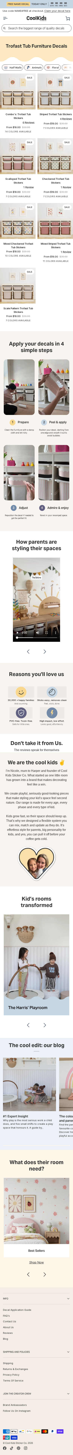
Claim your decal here (57, 10)
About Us (8, 1327)
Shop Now (36, 1262)
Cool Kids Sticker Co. (16, 1443)
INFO (5, 1298)
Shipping (8, 1363)
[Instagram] (25, 1448)
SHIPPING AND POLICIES (16, 1351)
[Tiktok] (11, 1448)
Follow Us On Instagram (17, 1410)
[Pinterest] (18, 1448)
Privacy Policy (11, 1374)
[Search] (4, 28)
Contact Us (9, 1321)
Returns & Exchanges (15, 1369)
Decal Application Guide (17, 1309)
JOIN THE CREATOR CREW (17, 1393)
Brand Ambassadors (15, 1404)
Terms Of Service (13, 1380)
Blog (5, 1338)
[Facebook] (4, 1448)
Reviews (8, 1332)
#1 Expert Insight (15, 1116)
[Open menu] (8, 18)
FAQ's (6, 1315)
